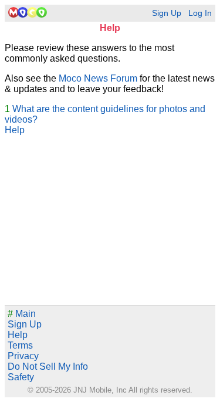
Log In (200, 13)
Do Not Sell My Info (48, 366)
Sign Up (166, 13)
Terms (20, 345)
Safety (21, 377)
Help (15, 130)
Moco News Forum (98, 78)
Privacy (23, 356)
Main (22, 314)
